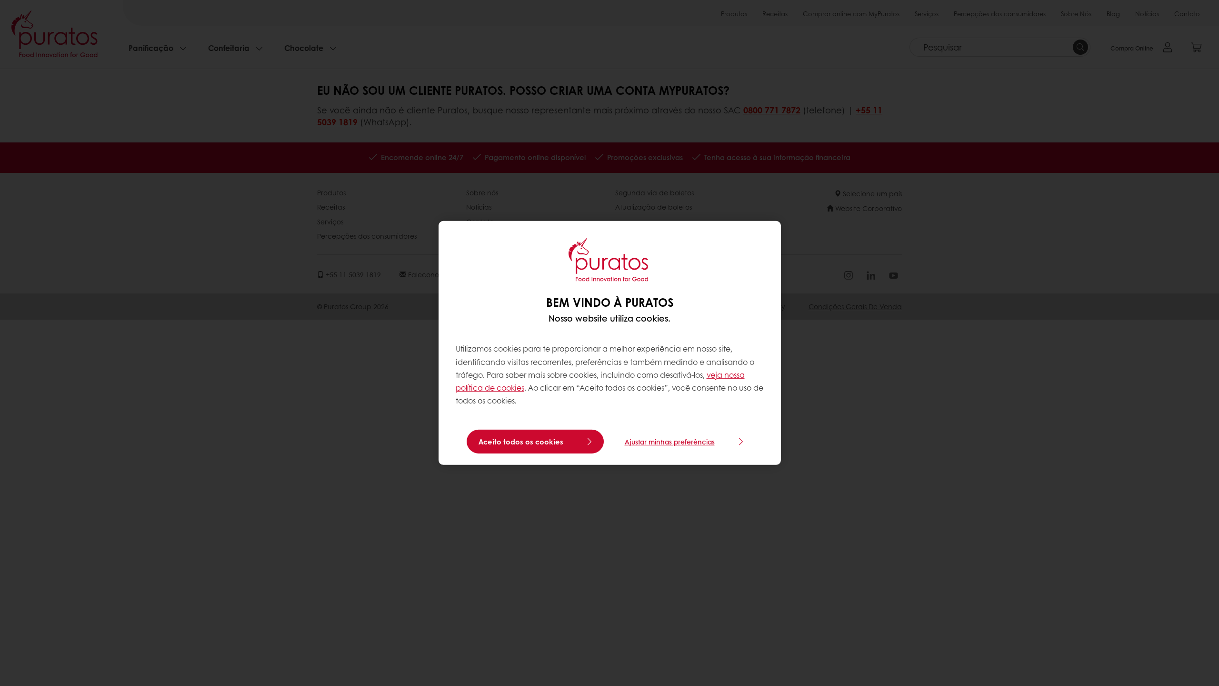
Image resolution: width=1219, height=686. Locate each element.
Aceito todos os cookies (521, 441)
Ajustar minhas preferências (670, 441)
